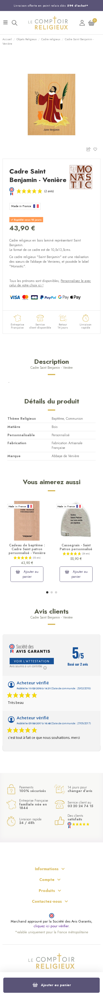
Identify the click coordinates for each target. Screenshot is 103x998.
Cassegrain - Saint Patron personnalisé (76, 547)
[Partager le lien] (89, 149)
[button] (47, 592)
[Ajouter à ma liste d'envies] (97, 149)
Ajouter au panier (56, 985)
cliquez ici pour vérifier (51, 926)
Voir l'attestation (31, 661)
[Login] (82, 23)
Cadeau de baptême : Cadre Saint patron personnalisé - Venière (27, 549)
